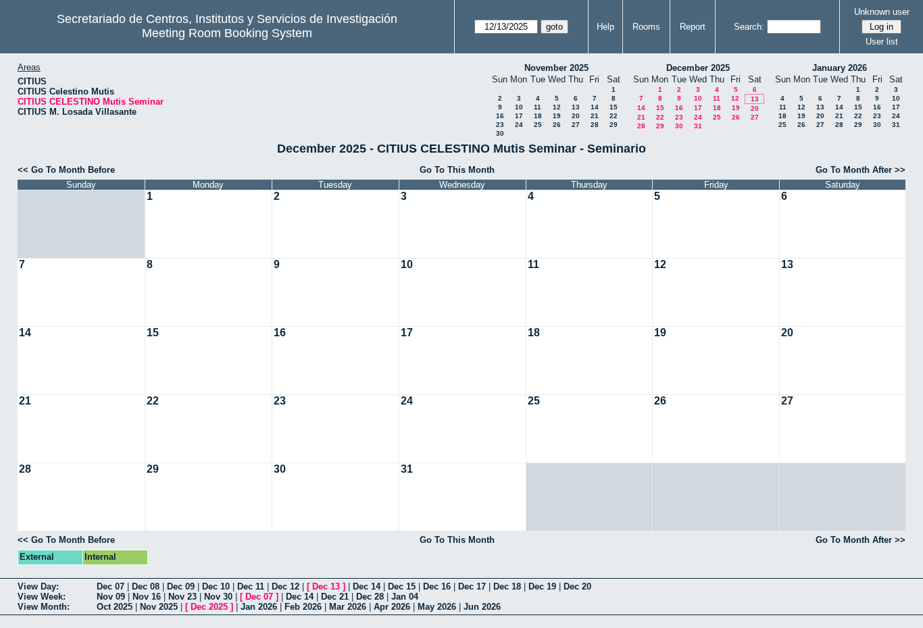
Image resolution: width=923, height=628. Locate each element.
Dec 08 (145, 586)
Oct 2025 (114, 607)
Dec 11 (250, 586)
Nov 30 (218, 597)
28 (595, 124)
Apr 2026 (392, 607)
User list (882, 41)
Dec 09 (181, 586)
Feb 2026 (303, 607)
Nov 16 (146, 597)
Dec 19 (542, 586)
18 (538, 116)
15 (613, 107)
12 (557, 107)
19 (557, 116)
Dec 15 (402, 586)
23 (500, 124)
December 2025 (698, 68)
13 (576, 107)
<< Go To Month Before (66, 170)
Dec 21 (335, 597)
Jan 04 (404, 597)
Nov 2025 (159, 607)
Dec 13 (326, 586)
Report (692, 27)
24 (519, 124)
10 (519, 107)
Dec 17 (472, 586)
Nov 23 (182, 597)
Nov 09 (111, 597)
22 (613, 116)
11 (537, 107)
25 (538, 124)
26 (557, 124)
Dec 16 (437, 586)
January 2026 (839, 68)
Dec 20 (577, 586)
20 (576, 116)
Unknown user (881, 12)
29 (613, 124)
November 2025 (556, 68)
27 (576, 124)
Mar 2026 (347, 607)
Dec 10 (216, 586)
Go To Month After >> (860, 170)
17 (519, 116)
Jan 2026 (259, 607)
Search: (749, 27)
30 (500, 133)
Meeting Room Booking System (227, 33)
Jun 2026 (482, 607)
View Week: (42, 597)
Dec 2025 (209, 607)
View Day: (38, 586)
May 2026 (437, 607)
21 (595, 116)
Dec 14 (366, 586)
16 (500, 116)
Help (605, 27)
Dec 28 (370, 597)
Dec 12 (285, 586)
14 (595, 107)
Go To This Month (457, 170)
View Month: (44, 607)
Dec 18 (507, 586)
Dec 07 (110, 586)
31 (698, 126)
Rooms (646, 27)
